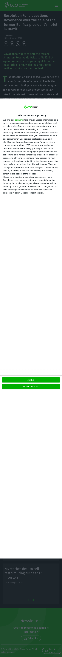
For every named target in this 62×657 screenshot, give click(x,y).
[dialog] (31, 328)
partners (19, 120)
